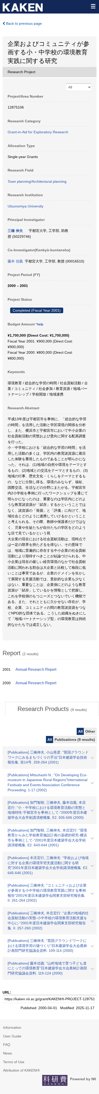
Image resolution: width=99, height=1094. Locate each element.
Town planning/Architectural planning (37, 181)
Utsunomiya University (25, 206)
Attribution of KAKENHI (21, 1070)
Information (12, 1027)
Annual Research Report (35, 669)
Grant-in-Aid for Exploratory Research (38, 132)
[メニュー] (92, 6)
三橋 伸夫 (15, 231)
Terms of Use (13, 1062)
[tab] (52, 709)
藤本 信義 (15, 261)
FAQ (6, 1045)
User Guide (12, 1036)
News (7, 1053)
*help (39, 324)
